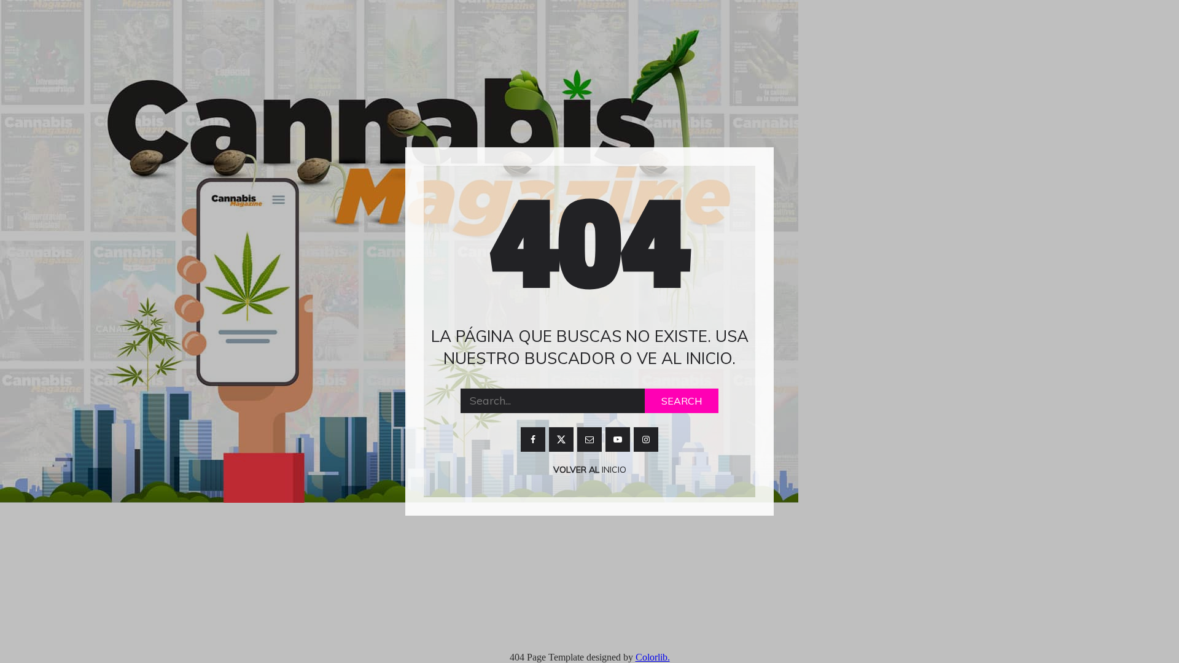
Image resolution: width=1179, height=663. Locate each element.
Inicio (612, 469)
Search (681, 401)
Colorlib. (653, 657)
